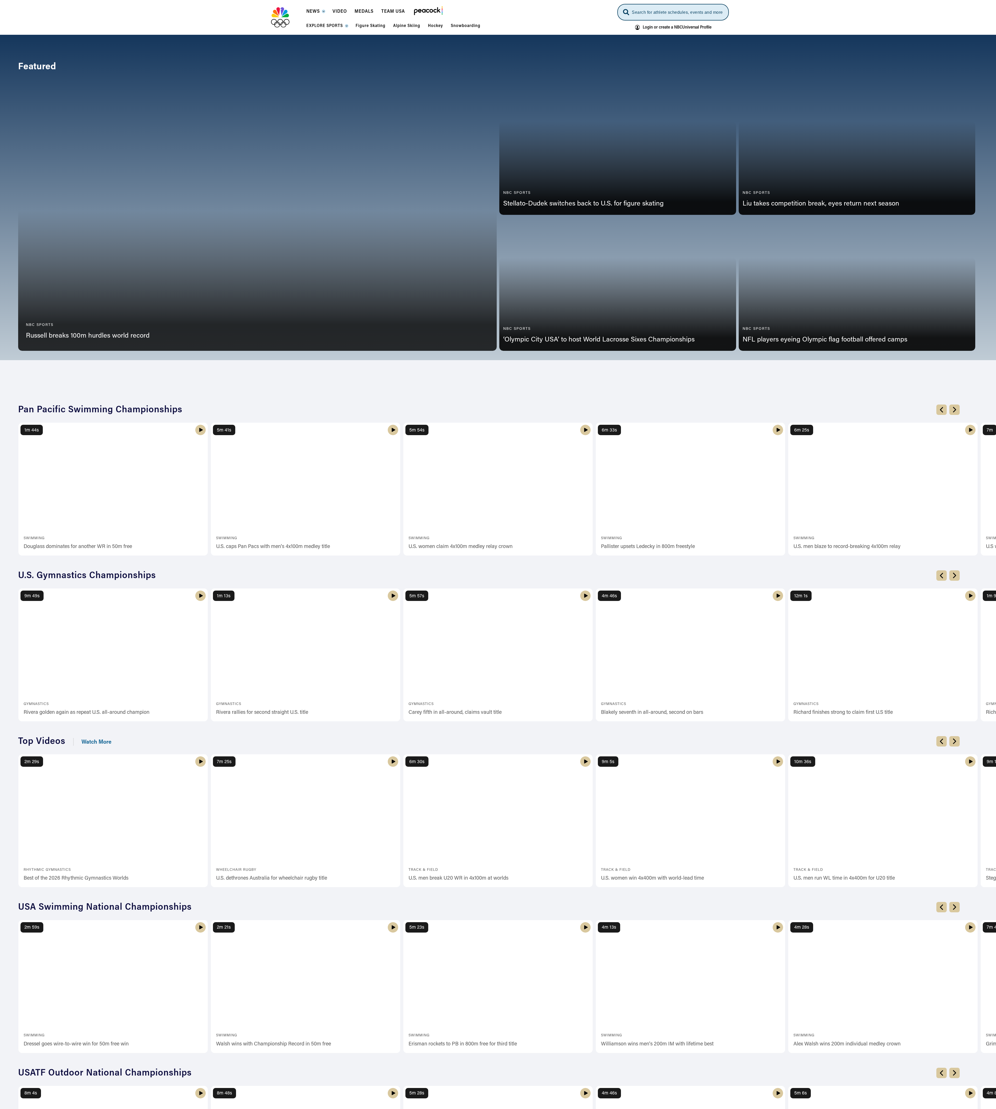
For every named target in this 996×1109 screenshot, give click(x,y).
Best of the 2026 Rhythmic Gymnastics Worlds (76, 1035)
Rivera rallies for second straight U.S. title (262, 869)
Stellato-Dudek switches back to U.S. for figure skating (583, 204)
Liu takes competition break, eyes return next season (821, 204)
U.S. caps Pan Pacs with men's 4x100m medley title (273, 703)
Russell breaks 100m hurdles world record (88, 336)
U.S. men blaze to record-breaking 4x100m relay (847, 703)
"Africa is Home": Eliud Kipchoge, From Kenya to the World (667, 530)
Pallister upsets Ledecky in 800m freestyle (648, 703)
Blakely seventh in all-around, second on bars (652, 869)
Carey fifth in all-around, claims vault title (455, 869)
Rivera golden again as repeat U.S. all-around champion (86, 869)
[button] (315, 13)
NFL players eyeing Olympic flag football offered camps (825, 340)
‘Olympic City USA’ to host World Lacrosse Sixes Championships (599, 340)
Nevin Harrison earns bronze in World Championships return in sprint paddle (495, 530)
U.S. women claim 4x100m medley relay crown (461, 703)
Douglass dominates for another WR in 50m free (78, 703)
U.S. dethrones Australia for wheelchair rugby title (271, 1035)
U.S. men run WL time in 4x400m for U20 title (844, 1035)
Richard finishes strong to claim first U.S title (843, 869)
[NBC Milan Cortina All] (286, 17)
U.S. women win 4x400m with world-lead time (652, 1035)
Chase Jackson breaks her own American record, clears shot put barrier (296, 530)
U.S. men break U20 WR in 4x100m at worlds (458, 1035)
